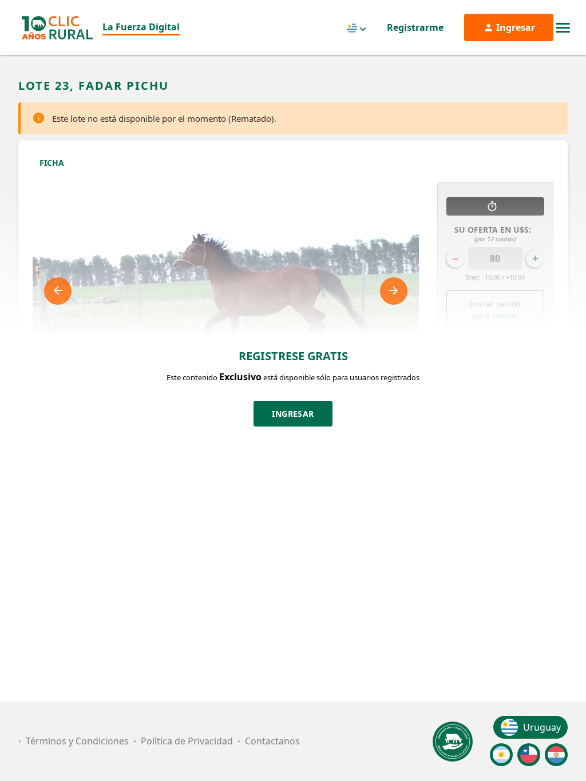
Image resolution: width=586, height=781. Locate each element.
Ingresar (293, 413)
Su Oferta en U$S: (495, 233)
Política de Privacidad (187, 741)
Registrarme (415, 27)
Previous (58, 291)
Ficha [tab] (51, 162)
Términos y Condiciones (77, 741)
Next (393, 291)
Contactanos (272, 741)
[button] (495, 354)
